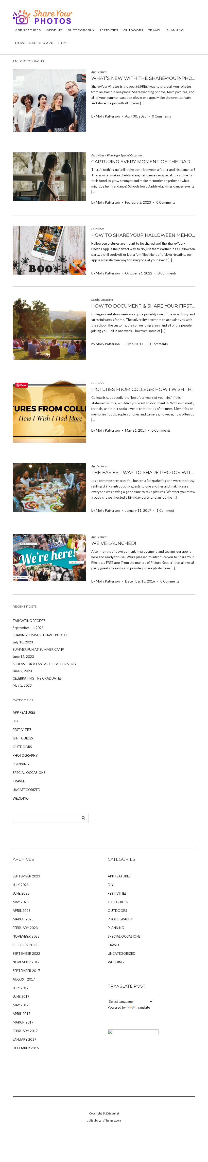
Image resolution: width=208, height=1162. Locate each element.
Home (63, 43)
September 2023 (26, 876)
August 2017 (24, 979)
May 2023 (21, 902)
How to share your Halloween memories (146, 235)
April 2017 (21, 1014)
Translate (143, 1007)
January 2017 (24, 1039)
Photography (81, 30)
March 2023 (23, 919)
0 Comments (161, 116)
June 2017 (21, 996)
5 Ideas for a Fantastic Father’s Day (44, 664)
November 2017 (26, 962)
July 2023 (21, 885)
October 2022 (25, 945)
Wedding (54, 30)
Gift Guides (23, 738)
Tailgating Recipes (29, 621)
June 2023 (21, 893)
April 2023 (21, 911)
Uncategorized (26, 790)
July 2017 (21, 988)
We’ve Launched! (113, 543)
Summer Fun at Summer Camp (38, 649)
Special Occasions (132, 155)
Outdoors (133, 30)
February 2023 (25, 928)
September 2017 (26, 971)
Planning (175, 30)
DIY (15, 721)
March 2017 (23, 1022)
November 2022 (26, 936)
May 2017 (21, 1005)
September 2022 (26, 953)
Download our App (34, 43)
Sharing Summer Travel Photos (40, 635)
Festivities (108, 30)
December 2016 (26, 1048)
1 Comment (165, 510)
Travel (154, 30)
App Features (28, 30)
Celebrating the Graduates (37, 678)
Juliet (115, 1113)
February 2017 (25, 1031)
